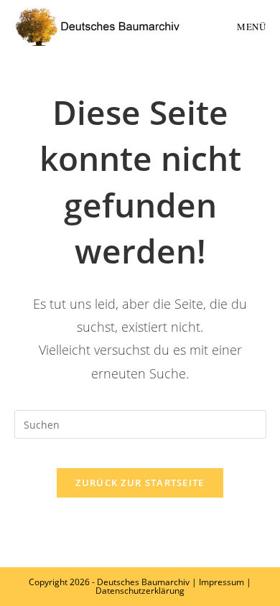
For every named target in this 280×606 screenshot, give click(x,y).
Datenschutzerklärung (140, 590)
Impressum (221, 582)
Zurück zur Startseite (139, 482)
